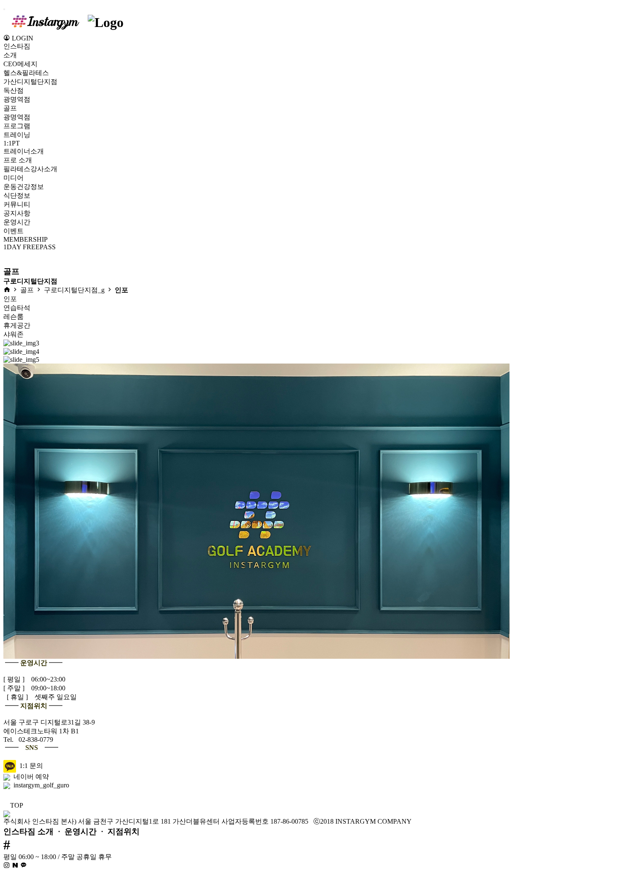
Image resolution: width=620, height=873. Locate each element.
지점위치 (124, 831)
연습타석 (16, 307)
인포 (10, 298)
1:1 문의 (29, 765)
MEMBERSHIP (25, 239)
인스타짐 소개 (28, 831)
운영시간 (81, 831)
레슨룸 (13, 316)
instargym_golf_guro (39, 785)
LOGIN (21, 38)
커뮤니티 (16, 204)
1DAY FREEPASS (29, 247)
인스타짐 (16, 46)
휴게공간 (16, 325)
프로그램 (16, 125)
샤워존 (13, 334)
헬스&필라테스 (26, 72)
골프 (10, 108)
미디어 (13, 177)
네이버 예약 (29, 776)
